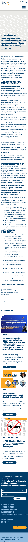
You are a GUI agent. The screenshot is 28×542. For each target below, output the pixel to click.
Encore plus (9, 367)
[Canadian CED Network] (6, 3)
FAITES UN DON (7, 512)
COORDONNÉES (7, 507)
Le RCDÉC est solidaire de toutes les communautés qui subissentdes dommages (13, 444)
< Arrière (3, 302)
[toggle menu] (24, 7)
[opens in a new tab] (14, 324)
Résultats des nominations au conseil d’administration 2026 (12, 395)
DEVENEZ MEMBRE (9, 509)
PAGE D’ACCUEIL (8, 504)
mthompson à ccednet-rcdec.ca (9, 292)
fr (23, 2)
